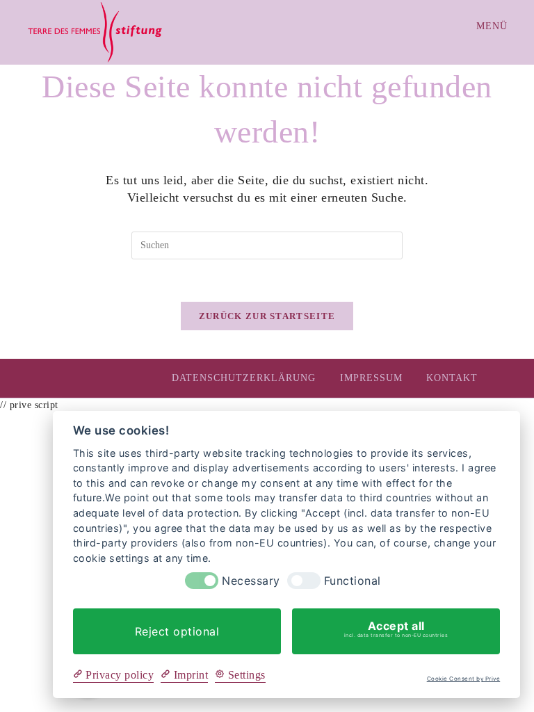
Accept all (396, 628)
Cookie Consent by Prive (464, 679)
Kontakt (452, 378)
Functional (352, 581)
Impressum (371, 378)
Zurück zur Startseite (267, 316)
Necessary (251, 581)
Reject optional (177, 631)
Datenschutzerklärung (244, 378)
